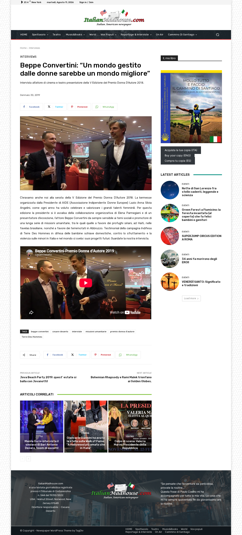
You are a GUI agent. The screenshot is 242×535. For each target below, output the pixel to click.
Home (23, 48)
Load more (190, 298)
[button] (217, 34)
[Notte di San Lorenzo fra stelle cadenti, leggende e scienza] (170, 190)
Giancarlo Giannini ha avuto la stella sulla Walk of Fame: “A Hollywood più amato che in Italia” (86, 443)
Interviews (34, 48)
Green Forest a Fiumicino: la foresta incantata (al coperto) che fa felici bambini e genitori (201, 215)
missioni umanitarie (96, 331)
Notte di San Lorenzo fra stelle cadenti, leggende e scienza (200, 192)
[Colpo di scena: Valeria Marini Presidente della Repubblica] (130, 426)
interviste (77, 331)
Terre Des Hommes (32, 336)
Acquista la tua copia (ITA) (181, 150)
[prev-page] (22, 458)
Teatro (129, 437)
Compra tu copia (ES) (178, 160)
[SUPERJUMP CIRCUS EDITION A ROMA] (170, 236)
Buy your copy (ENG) (178, 155)
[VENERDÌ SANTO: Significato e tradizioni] (170, 282)
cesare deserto (60, 331)
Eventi (185, 184)
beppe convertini (40, 331)
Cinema (85, 433)
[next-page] (28, 458)
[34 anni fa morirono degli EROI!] (170, 259)
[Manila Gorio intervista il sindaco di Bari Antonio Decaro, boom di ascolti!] (41, 426)
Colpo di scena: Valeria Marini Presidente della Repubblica (130, 444)
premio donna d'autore (122, 331)
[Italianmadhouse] (114, 17)
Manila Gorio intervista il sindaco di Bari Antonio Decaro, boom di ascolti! (42, 444)
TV (41, 437)
